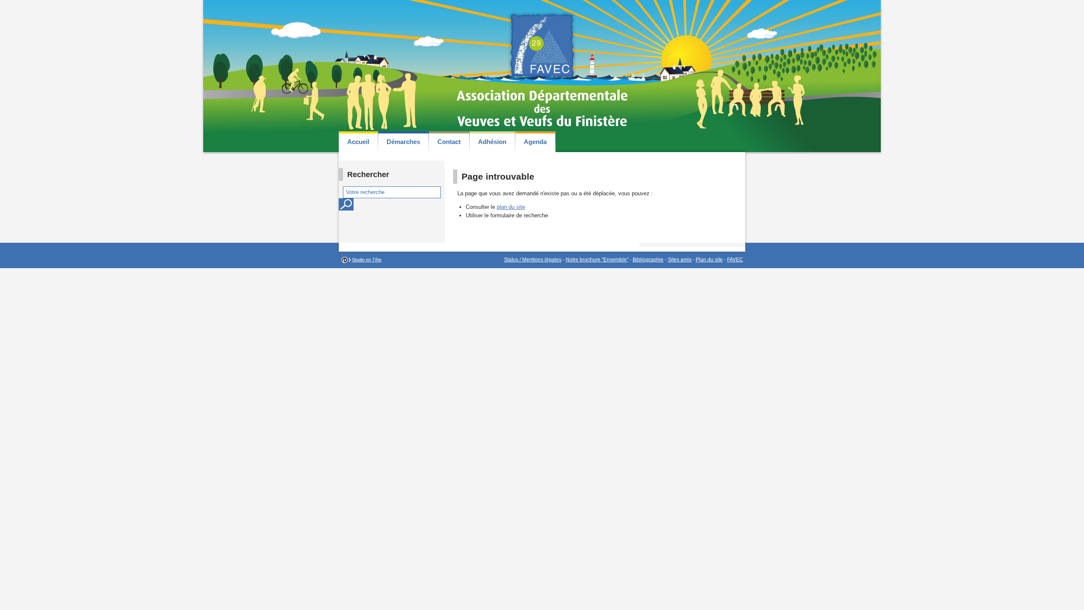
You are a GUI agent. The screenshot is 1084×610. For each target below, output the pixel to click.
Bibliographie (648, 259)
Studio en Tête (367, 259)
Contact (449, 141)
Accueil (358, 141)
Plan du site (709, 259)
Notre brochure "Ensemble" (597, 259)
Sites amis (679, 259)
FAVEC (735, 259)
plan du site (511, 207)
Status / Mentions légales (532, 259)
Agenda (535, 141)
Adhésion (492, 141)
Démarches (403, 141)
